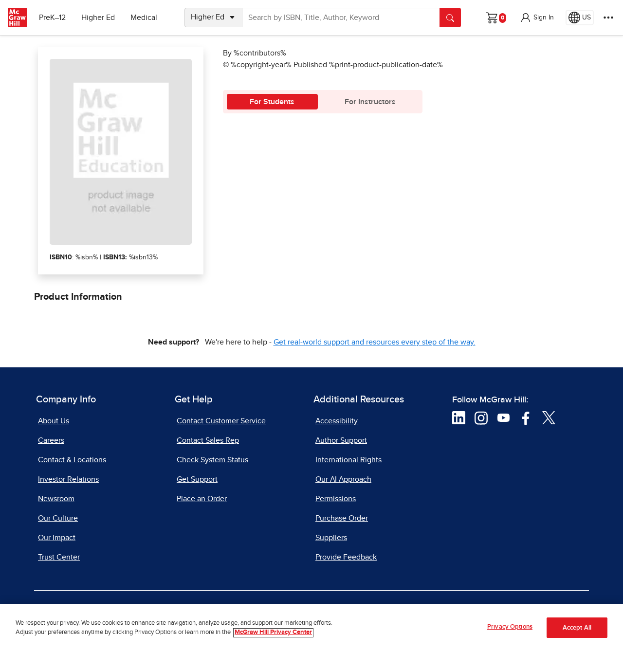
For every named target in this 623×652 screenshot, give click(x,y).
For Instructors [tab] (370, 102)
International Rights (348, 460)
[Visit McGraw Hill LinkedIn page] (458, 417)
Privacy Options (509, 627)
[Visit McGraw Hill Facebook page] (525, 417)
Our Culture (58, 518)
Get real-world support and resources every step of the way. (375, 342)
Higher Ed (98, 17)
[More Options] (608, 17)
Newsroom (56, 499)
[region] (311, 628)
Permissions (335, 499)
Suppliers (331, 538)
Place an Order (202, 499)
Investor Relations (68, 479)
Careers (51, 440)
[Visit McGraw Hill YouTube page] (503, 417)
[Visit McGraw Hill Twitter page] (548, 417)
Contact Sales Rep (208, 440)
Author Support (341, 440)
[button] (537, 17)
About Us (53, 421)
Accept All (577, 628)
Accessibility (336, 421)
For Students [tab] (272, 102)
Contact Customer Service (221, 421)
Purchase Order (341, 518)
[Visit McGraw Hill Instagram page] (481, 417)
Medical (143, 17)
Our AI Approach (343, 479)
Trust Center (59, 557)
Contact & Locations (72, 460)
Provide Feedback (346, 557)
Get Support (197, 479)
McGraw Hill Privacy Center (273, 633)
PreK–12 (52, 17)
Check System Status (212, 460)
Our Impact (56, 538)
